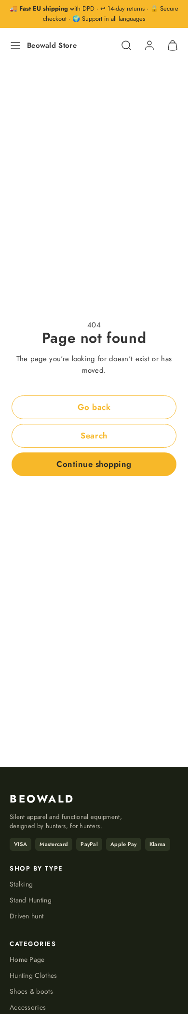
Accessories (28, 1007)
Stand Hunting (31, 900)
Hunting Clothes (33, 975)
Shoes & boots (31, 991)
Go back (94, 407)
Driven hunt (26, 916)
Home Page (27, 959)
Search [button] (94, 435)
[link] (149, 45)
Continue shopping (94, 464)
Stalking (21, 884)
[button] (15, 45)
